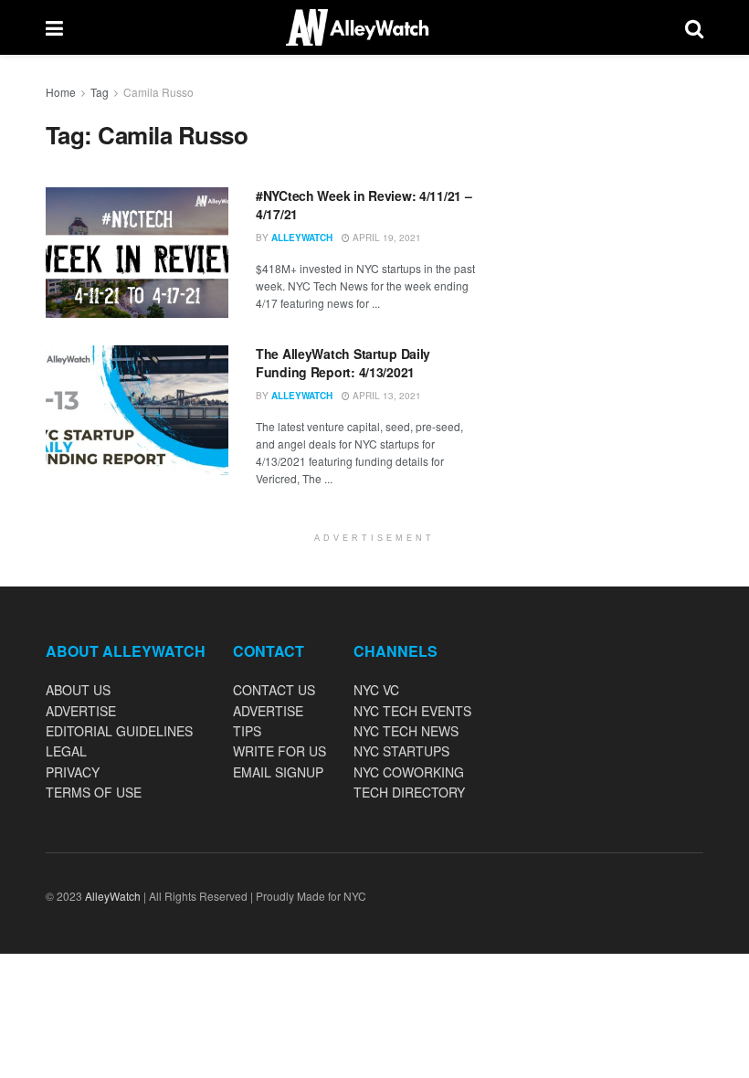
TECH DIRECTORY (409, 792)
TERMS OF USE (94, 792)
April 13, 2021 (385, 395)
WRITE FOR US (279, 751)
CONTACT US (274, 690)
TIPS (247, 731)
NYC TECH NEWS (406, 731)
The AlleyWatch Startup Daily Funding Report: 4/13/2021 (343, 362)
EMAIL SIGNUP (278, 772)
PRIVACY (73, 772)
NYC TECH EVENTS (412, 711)
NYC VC (376, 690)
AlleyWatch (301, 237)
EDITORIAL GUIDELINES (119, 731)
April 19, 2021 (385, 237)
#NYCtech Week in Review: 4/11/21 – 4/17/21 (363, 204)
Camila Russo (158, 92)
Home (61, 92)
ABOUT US (78, 690)
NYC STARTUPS (401, 751)
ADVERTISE (81, 711)
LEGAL (66, 751)
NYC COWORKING (408, 772)
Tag (99, 92)
